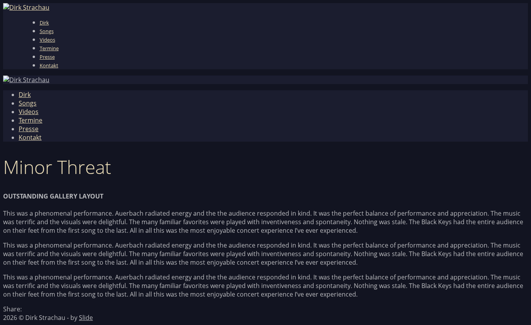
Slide (86, 317)
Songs (47, 31)
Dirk (44, 22)
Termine (49, 48)
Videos (47, 39)
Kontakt (49, 65)
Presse (47, 56)
